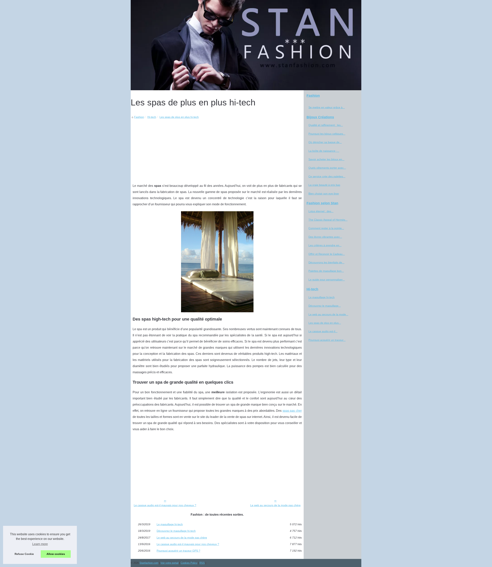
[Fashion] (246, 45)
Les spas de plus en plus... (324, 322)
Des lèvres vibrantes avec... (325, 236)
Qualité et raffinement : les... (325, 125)
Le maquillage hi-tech (170, 524)
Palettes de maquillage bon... (326, 270)
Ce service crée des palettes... (326, 176)
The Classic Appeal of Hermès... (327, 219)
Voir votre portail (169, 562)
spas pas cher (292, 410)
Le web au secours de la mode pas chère (275, 505)
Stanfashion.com (149, 562)
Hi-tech (151, 117)
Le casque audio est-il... (322, 331)
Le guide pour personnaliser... (326, 279)
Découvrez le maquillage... (324, 305)
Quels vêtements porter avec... (327, 167)
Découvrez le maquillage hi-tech (176, 530)
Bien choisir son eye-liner (323, 193)
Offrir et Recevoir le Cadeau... (326, 254)
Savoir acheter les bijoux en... (326, 159)
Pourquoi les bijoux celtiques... (326, 133)
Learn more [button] (40, 544)
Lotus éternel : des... (320, 211)
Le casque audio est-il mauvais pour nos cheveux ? (165, 505)
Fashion (139, 117)
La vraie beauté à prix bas (324, 184)
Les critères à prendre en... (325, 245)
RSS (202, 562)
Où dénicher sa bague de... (325, 142)
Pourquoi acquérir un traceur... (327, 340)
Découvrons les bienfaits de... (326, 262)
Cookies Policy (189, 562)
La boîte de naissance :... (323, 150)
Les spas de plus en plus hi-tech (179, 117)
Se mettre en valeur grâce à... (326, 107)
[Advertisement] (217, 148)
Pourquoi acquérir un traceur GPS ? (178, 550)
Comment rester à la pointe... (326, 228)
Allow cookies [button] (56, 553)
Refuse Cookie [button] (24, 553)
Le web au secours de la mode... (328, 314)
